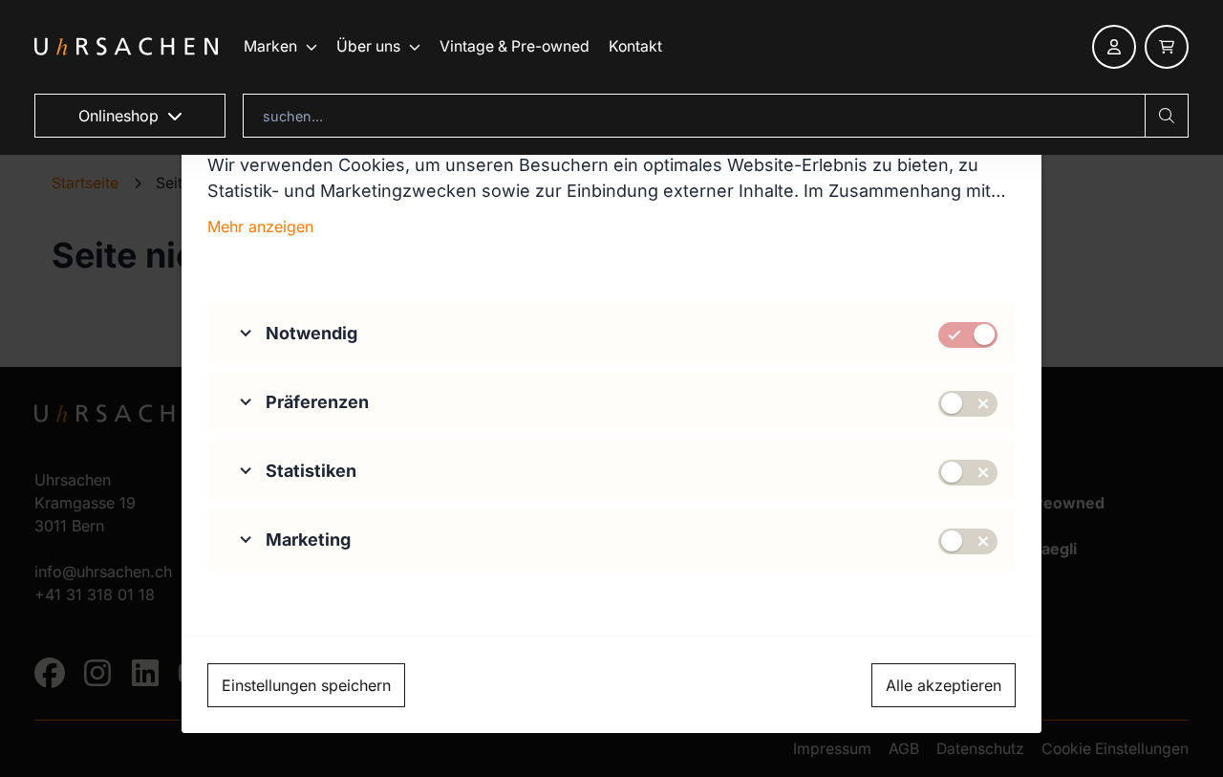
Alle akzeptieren (943, 685)
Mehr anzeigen (260, 226)
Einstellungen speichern (306, 685)
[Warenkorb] (1167, 47)
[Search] (1167, 116)
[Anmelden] (1114, 47)
